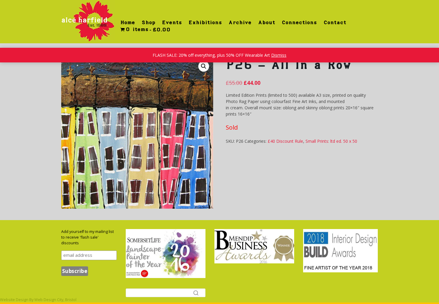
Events (172, 22)
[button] (203, 66)
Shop (148, 22)
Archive (239, 22)
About (266, 22)
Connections (299, 22)
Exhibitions (205, 22)
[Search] (195, 292)
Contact (334, 22)
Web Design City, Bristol (55, 299)
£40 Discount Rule (285, 141)
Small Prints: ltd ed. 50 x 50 (331, 141)
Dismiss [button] (278, 55)
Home (127, 22)
